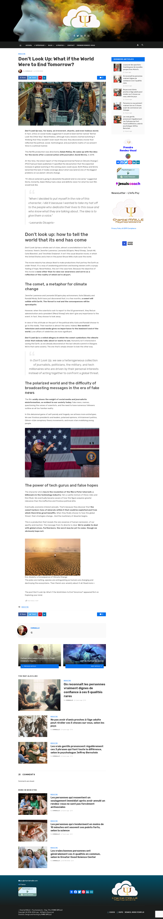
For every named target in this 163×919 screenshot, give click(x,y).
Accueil (29, 45)
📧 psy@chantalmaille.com (28, 881)
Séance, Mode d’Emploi (134, 912)
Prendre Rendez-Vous (86, 45)
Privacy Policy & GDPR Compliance (123, 228)
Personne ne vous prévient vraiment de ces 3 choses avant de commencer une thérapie (132, 106)
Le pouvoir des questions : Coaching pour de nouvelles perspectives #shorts (132, 67)
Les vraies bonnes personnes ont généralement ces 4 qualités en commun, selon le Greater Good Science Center (75, 853)
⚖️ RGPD (119, 912)
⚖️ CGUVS (111, 912)
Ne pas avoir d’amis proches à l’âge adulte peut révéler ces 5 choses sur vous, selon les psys (77, 722)
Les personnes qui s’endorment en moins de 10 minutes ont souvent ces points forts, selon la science (77, 827)
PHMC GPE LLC (57, 910)
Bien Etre (21, 53)
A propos (60, 45)
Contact (71, 45)
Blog (50, 45)
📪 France (22, 884)
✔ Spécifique (39, 45)
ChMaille (28, 71)
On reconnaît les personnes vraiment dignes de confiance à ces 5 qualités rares (84, 690)
